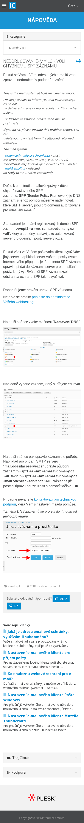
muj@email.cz (15, 168)
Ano (63, 599)
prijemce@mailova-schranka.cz (27, 155)
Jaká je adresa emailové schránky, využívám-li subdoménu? (36, 634)
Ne (15, 606)
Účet (72, 6)
